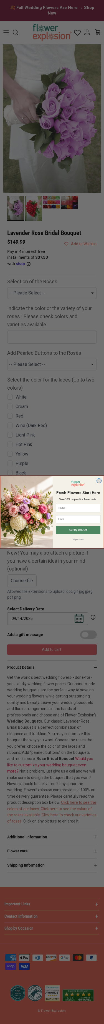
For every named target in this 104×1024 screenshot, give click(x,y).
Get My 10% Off (78, 530)
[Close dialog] (99, 480)
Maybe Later (78, 539)
